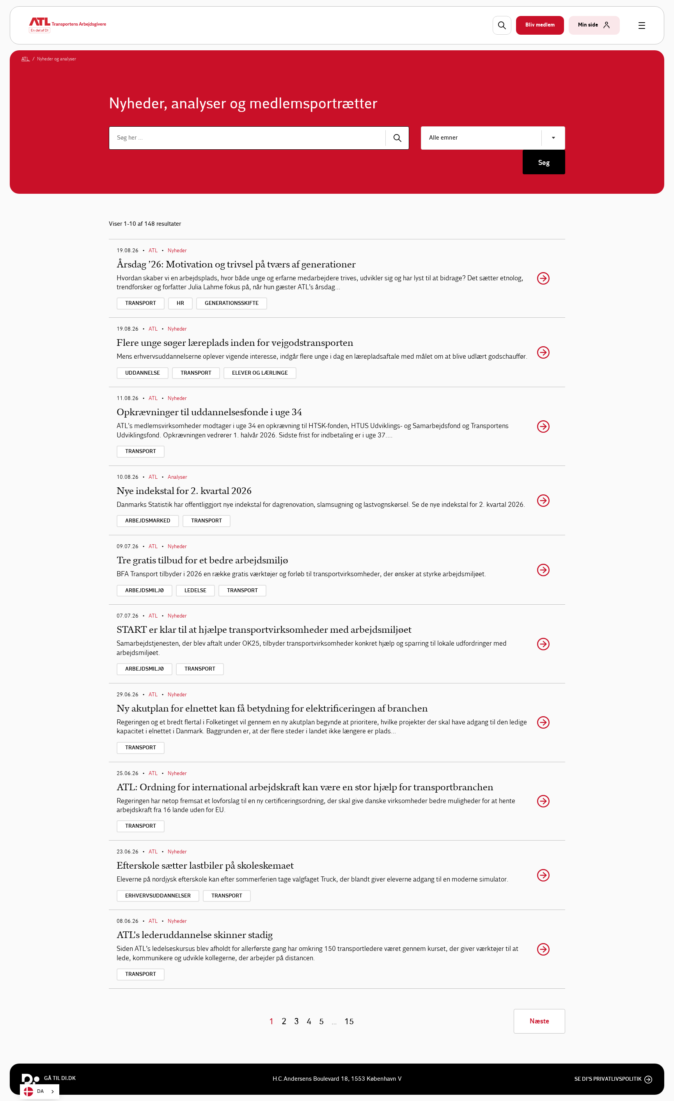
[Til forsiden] (67, 25)
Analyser (177, 477)
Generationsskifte (232, 303)
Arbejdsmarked (147, 521)
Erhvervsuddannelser (158, 896)
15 (349, 1022)
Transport (140, 303)
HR (180, 303)
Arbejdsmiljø (144, 591)
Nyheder (177, 250)
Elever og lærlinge (260, 373)
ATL (25, 59)
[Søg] (397, 138)
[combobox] (39, 1091)
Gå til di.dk (60, 1078)
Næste (539, 1021)
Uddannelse (142, 373)
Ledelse (195, 591)
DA (40, 1091)
